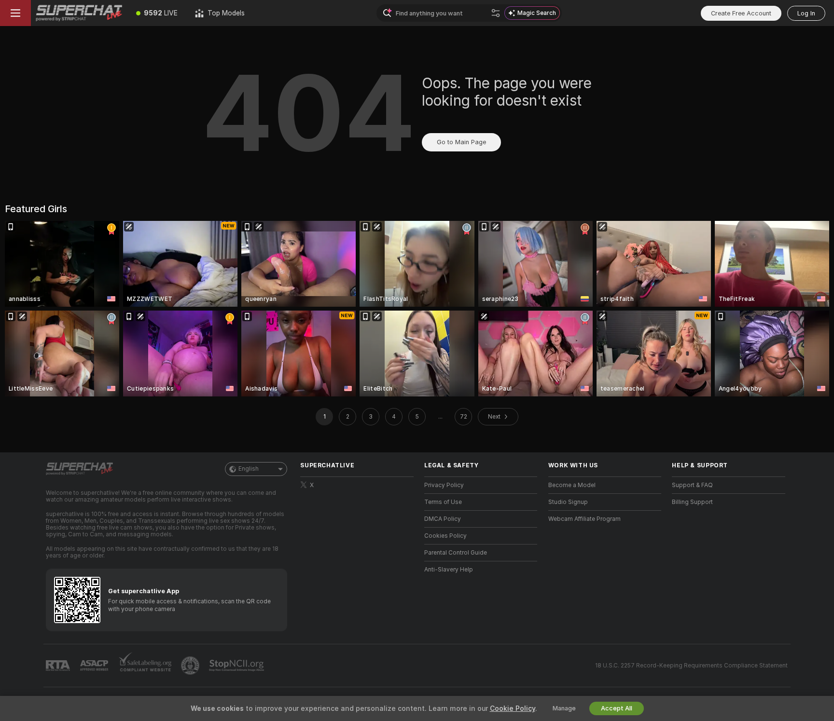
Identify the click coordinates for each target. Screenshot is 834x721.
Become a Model (572, 485)
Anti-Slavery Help (448, 569)
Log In (806, 13)
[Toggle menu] (15, 13)
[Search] (495, 13)
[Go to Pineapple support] (191, 665)
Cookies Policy (445, 535)
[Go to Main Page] (79, 13)
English (248, 468)
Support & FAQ (692, 485)
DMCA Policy (442, 519)
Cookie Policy (512, 708)
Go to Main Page (461, 142)
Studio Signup (568, 502)
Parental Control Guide (455, 552)
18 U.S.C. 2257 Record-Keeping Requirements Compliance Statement (691, 665)
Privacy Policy (444, 485)
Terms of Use (443, 502)
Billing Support (692, 502)
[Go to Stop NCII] (237, 665)
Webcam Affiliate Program (584, 519)
